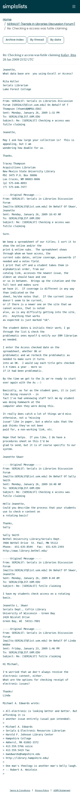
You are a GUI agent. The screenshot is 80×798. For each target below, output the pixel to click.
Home (7, 19)
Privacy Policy (42, 790)
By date (55, 40)
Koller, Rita (68, 55)
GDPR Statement (61, 790)
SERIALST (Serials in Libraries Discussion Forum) (41, 24)
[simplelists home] (14, 6)
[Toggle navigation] (74, 6)
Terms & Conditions (20, 790)
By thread (37, 40)
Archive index (15, 40)
